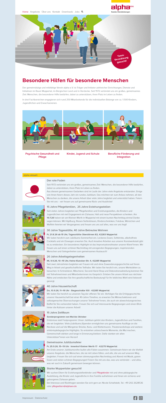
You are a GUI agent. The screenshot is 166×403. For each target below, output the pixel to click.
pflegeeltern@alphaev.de (64, 386)
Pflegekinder (103, 372)
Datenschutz (41, 398)
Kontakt (56, 12)
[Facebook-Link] (135, 398)
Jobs (77, 12)
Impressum (27, 398)
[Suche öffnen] (82, 12)
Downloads (67, 12)
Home (25, 12)
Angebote (35, 12)
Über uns (46, 12)
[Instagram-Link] (141, 398)
